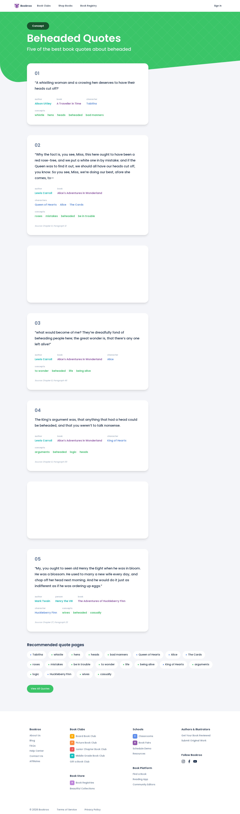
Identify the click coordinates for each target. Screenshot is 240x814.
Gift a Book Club (79, 761)
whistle (39, 115)
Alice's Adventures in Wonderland (79, 193)
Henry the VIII (64, 601)
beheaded (75, 115)
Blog (32, 740)
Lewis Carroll (43, 193)
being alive (83, 371)
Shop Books (65, 5)
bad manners (95, 115)
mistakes (52, 216)
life (71, 371)
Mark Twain (42, 601)
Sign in (218, 5)
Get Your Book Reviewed (195, 735)
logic (73, 452)
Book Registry (88, 5)
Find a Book (139, 774)
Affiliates (35, 761)
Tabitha (91, 103)
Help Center (37, 750)
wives (66, 612)
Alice (63, 205)
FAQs (33, 745)
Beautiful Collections (82, 788)
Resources (139, 753)
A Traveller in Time (69, 103)
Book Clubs (44, 5)
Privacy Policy (93, 809)
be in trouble (86, 216)
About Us (35, 735)
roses (38, 216)
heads (61, 115)
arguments (42, 452)
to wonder (42, 371)
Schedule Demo (142, 748)
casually (95, 612)
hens (51, 115)
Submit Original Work (193, 740)
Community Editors (144, 784)
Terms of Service (67, 809)
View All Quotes (40, 688)
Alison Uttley (43, 103)
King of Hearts (116, 440)
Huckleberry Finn (46, 612)
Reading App (140, 779)
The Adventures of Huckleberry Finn (101, 601)
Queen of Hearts (46, 205)
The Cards (76, 205)
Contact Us (36, 756)
